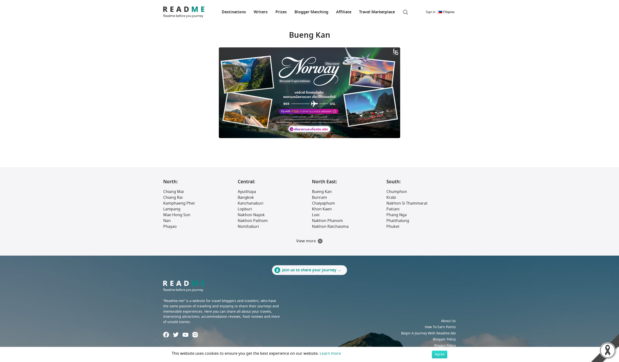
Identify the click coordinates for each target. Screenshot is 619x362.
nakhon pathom (253, 221)
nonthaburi (248, 226)
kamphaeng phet (179, 203)
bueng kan (322, 192)
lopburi (245, 209)
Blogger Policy (444, 339)
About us (448, 321)
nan (167, 221)
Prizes (281, 12)
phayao (170, 226)
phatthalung (397, 221)
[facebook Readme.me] (166, 335)
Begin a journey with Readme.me (428, 333)
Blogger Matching (311, 12)
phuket (392, 226)
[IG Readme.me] (195, 335)
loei (315, 215)
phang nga (396, 215)
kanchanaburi (250, 203)
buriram (319, 197)
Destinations (234, 12)
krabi (391, 197)
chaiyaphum (323, 203)
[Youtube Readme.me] (185, 335)
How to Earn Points (440, 327)
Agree (439, 354)
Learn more (330, 353)
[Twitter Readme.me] (176, 334)
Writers (261, 12)
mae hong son (176, 215)
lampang (171, 209)
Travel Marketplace (377, 12)
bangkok (246, 197)
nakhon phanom (327, 221)
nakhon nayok (251, 215)
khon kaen (322, 209)
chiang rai (173, 197)
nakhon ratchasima (330, 226)
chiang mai (173, 192)
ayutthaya (247, 192)
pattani (392, 209)
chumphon (396, 192)
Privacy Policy (445, 345)
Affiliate (343, 12)
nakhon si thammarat (406, 203)
